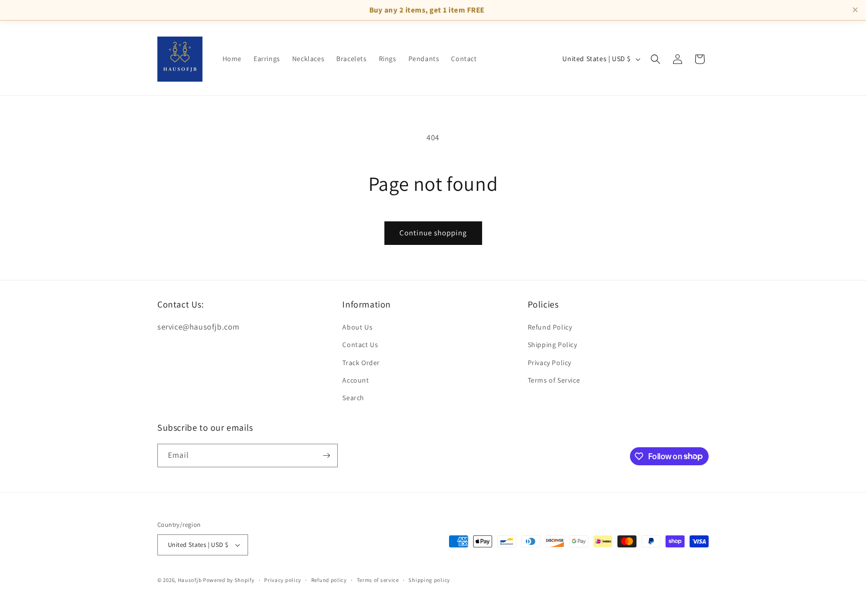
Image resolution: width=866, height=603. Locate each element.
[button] (655, 59)
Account (355, 380)
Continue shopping (433, 232)
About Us (357, 327)
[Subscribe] (326, 455)
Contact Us (360, 344)
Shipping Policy (552, 344)
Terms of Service (554, 380)
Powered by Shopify (229, 579)
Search (353, 397)
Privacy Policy (549, 362)
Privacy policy (282, 579)
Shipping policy (429, 579)
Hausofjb (190, 579)
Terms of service (378, 579)
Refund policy (329, 579)
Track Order (361, 362)
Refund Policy (550, 327)
